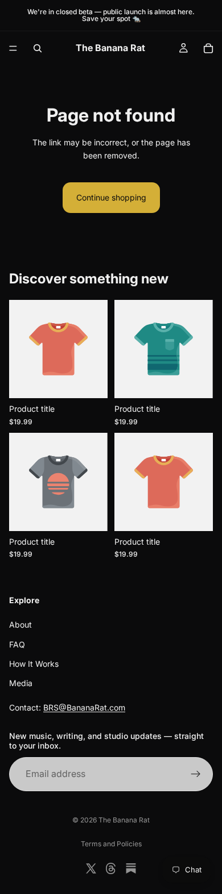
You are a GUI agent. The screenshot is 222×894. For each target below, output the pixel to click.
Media (20, 683)
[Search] (37, 48)
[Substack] (131, 868)
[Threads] (111, 868)
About (20, 624)
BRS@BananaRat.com (84, 707)
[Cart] (208, 48)
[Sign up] (196, 774)
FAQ (17, 644)
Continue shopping (111, 197)
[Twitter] (91, 868)
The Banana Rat (124, 820)
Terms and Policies (111, 843)
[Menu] (13, 48)
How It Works (34, 664)
